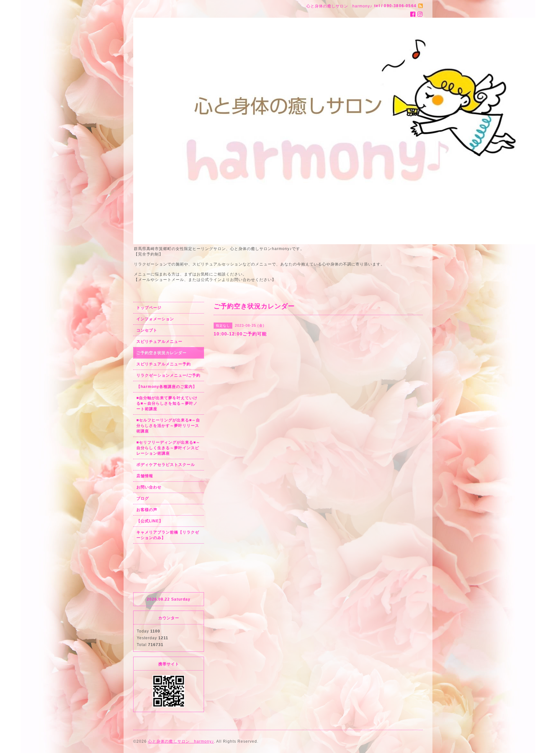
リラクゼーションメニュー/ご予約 (168, 375)
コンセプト (146, 330)
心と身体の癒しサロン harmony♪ (181, 741)
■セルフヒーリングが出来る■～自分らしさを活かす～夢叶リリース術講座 (168, 425)
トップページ (149, 307)
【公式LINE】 (149, 521)
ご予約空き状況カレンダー (161, 353)
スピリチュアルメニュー (159, 341)
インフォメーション (155, 319)
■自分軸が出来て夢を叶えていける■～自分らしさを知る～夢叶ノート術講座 (167, 403)
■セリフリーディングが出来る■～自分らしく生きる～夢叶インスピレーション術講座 (168, 448)
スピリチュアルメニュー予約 (163, 364)
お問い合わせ (149, 487)
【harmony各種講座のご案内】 (166, 386)
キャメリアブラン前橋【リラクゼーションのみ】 (167, 535)
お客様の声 (146, 509)
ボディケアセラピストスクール (165, 464)
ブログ (142, 498)
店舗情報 (144, 476)
